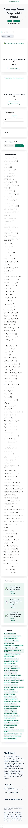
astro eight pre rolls (9, 176)
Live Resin (6, 355)
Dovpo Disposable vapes (10, 262)
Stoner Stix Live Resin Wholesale (12, 518)
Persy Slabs (7, 445)
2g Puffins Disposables (9, 158)
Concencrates (7, 230)
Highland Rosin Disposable (10, 328)
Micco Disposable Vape (10, 388)
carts (20, 818)
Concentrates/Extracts (9, 233)
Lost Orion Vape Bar (9, 370)
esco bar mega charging (11, 670)
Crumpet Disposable (9, 236)
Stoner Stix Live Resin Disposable (12, 515)
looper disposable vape (11, 699)
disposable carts (8, 253)
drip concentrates (9, 656)
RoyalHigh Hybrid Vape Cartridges (12, 488)
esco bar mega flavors (11, 673)
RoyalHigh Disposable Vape (11, 485)
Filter (14, 117)
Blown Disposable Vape (10, 200)
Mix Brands (6, 394)
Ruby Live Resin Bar (9, 494)
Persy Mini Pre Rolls (9, 439)
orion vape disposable (11, 711)
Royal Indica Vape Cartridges (11, 482)
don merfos (7, 256)
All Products (18, 814)
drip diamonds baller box (11, 661)
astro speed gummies (9, 182)
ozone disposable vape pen (12, 715)
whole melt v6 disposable (10, 555)
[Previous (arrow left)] (0, 827)
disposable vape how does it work (14, 645)
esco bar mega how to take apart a (14, 680)
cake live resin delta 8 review (13, 636)
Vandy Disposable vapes (10, 545)
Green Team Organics (9, 322)
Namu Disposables (8, 415)
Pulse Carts (7, 479)
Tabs (5, 527)
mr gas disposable (8, 406)
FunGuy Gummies (8, 307)
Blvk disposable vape (9, 203)
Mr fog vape (7, 403)
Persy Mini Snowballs (9, 442)
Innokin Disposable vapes (10, 337)
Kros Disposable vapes (9, 346)
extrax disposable (9, 689)
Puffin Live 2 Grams (9, 470)
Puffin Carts (7, 463)
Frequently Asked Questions (14, 812)
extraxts (6, 274)
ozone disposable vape (11, 713)
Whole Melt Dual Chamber (10, 551)
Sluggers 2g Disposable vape (11, 497)
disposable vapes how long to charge (12, 651)
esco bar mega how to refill (12, 677)
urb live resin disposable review (13, 733)
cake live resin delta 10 (11, 638)
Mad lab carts (7, 382)
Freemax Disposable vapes (11, 280)
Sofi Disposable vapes (9, 503)
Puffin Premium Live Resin (10, 473)
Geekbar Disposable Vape (10, 313)
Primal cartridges (8, 454)
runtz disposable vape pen (12, 723)
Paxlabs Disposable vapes (10, 436)
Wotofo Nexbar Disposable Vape (12, 561)
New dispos (7, 418)
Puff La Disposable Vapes (10, 457)
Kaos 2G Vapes (7, 340)
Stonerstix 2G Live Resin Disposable (13, 521)
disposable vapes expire (11, 648)
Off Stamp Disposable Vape (11, 421)
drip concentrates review (11, 658)
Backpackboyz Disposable (10, 185)
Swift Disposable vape (9, 524)
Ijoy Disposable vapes (9, 334)
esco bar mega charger (11, 666)
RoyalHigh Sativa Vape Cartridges (12, 491)
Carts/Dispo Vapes (8, 218)
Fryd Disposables (8, 292)
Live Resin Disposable (9, 358)
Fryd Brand (6, 289)
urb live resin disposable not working (12, 730)
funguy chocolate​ (8, 304)
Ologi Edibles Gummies (10, 427)
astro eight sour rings (9, 179)
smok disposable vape (11, 725)
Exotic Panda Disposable (10, 268)
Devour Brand (7, 247)
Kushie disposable (8, 349)
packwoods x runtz (10, 718)
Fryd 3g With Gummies (9, 286)
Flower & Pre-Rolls (10, 694)
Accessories (7, 167)
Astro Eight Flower (8, 173)
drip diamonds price (10, 663)
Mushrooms (7, 409)
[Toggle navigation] (3, 2)
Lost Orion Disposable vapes (11, 367)
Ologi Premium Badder (9, 430)
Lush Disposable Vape (9, 376)
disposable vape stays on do (12, 654)
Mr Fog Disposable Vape (10, 400)
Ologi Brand (7, 424)
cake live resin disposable (12, 640)
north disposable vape (11, 708)
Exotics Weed (7, 271)
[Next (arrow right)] (2, 827)
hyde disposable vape (10, 696)
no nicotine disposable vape (12, 706)
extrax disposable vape (11, 692)
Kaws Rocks (7, 343)
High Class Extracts (9, 325)
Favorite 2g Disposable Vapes (11, 277)
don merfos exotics (9, 259)
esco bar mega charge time (12, 668)
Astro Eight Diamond (9, 170)
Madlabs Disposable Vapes (10, 385)
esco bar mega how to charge (13, 675)
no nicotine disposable (11, 704)
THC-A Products (9, 727)
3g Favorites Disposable (10, 161)
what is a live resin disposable (13, 736)
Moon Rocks (7, 397)
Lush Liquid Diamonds (9, 379)
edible (5, 265)
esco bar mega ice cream (11, 682)
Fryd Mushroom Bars (9, 298)
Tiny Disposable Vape (9, 533)
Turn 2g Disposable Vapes (10, 539)
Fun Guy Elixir (7, 301)
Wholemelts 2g (7, 557)
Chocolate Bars (7, 221)
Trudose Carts (7, 536)
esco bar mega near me (11, 685)
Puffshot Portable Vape (10, 476)
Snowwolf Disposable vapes (11, 500)
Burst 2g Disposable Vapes (10, 212)
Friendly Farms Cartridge (10, 283)
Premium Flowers (8, 451)
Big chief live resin (8, 191)
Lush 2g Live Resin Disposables (12, 373)
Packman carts (7, 433)
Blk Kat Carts (7, 197)
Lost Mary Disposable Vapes (11, 364)
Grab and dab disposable (10, 319)
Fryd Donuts (7, 295)
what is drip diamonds (11, 738)
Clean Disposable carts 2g (10, 227)
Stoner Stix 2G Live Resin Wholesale (13, 509)
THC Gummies (7, 530)
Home (5, 812)
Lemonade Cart (7, 352)
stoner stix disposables (10, 512)
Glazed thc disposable (9, 316)
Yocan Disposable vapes (10, 563)
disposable (6, 250)
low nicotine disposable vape (12, 701)
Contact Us (6, 814)
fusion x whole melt (9, 310)
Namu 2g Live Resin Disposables (12, 412)
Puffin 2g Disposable (9, 460)
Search (19, 145)
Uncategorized (7, 543)
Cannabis (6, 215)
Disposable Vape (9, 643)
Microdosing (7, 391)
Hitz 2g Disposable (8, 331)
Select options (14, 68)
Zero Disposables (8, 569)
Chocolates (6, 224)
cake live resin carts (10, 633)
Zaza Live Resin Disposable (11, 567)
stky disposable (8, 506)
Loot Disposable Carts (9, 361)
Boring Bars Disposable (10, 209)
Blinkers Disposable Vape (10, 194)
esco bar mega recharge (11, 687)
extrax (22, 687)
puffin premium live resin (11, 720)
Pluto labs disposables (9, 448)
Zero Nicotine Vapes (9, 573)
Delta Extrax (7, 244)
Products (12, 814)
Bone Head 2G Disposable (10, 206)
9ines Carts (7, 164)
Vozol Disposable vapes (10, 549)
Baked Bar (6, 188)
